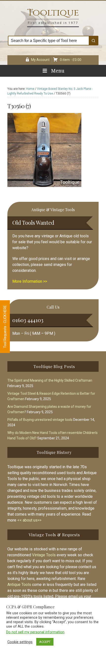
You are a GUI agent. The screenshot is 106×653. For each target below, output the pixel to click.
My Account (40, 60)
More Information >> (29, 281)
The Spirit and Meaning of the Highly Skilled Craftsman (49, 380)
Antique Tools (19, 584)
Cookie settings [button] (20, 642)
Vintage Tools (44, 555)
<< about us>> (29, 520)
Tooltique (53, 12)
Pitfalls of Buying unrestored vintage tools (39, 420)
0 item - (70, 60)
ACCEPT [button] (45, 642)
